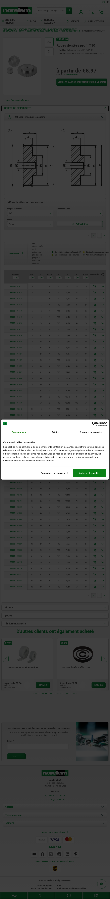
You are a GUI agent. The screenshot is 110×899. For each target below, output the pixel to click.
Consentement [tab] (19, 432)
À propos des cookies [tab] (91, 432)
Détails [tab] (55, 432)
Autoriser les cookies (89, 473)
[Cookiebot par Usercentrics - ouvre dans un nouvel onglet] (94, 424)
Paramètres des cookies (53, 473)
